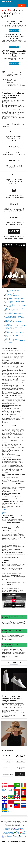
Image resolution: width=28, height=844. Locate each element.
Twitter (4, 509)
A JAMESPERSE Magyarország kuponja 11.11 (15, 325)
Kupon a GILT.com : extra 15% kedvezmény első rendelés (14, 237)
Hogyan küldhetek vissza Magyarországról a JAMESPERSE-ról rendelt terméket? (14, 308)
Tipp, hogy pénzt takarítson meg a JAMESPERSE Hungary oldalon (12, 338)
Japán (4, 835)
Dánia (15, 836)
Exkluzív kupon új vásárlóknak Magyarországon (11, 311)
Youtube (4, 513)
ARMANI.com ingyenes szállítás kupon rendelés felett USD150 (14, 210)
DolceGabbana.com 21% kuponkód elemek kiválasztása (14, 196)
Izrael (4, 836)
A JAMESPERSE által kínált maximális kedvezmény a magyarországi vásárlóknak (14, 317)
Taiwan (16, 835)
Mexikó (17, 832)
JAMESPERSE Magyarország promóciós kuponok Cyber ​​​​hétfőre (13, 327)
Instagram (4, 512)
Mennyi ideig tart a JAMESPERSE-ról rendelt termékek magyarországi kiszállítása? (14, 299)
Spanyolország (9, 828)
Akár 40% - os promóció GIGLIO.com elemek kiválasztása (14, 153)
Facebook (4, 511)
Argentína (12, 833)
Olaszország (22, 831)
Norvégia (10, 836)
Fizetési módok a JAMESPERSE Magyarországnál (12, 296)
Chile (22, 832)
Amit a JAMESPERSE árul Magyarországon (14, 289)
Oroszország (13, 837)
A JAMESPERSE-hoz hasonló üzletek (13, 321)
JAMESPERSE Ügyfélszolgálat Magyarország (14, 304)
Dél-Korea (10, 835)
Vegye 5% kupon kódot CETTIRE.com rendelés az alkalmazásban (14, 181)
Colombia (6, 833)
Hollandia (23, 829)
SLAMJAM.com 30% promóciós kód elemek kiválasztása (14, 224)
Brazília (23, 833)
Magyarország (22, 836)
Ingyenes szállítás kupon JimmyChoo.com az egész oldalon (14, 138)
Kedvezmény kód (22, 837)
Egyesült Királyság (19, 828)
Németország (15, 829)
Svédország (5, 837)
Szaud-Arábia (23, 835)
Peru (18, 833)
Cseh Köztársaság (9, 832)
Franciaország (13, 831)
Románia (6, 831)
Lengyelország (7, 829)
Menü (21, 5)
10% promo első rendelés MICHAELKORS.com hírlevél (14, 167)
